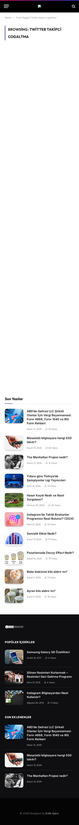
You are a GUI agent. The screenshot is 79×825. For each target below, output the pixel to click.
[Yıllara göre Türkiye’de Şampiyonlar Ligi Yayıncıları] (14, 481)
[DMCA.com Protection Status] (14, 628)
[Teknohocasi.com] (39, 6)
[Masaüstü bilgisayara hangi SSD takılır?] (14, 443)
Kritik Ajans (52, 813)
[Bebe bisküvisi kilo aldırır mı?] (14, 576)
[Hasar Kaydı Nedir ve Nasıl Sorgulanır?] (14, 500)
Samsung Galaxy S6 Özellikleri (48, 652)
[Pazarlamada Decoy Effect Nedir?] (14, 557)
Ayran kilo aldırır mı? (41, 591)
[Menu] (6, 6)
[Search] (73, 6)
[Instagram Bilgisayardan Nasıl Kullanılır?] (14, 698)
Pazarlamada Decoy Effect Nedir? (50, 553)
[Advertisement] (39, 227)
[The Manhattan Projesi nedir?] (14, 462)
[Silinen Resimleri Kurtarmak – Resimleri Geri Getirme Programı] (14, 677)
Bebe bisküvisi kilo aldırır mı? (47, 572)
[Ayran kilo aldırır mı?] (14, 595)
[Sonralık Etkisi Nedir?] (14, 538)
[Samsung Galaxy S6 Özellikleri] (14, 657)
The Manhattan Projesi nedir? (47, 457)
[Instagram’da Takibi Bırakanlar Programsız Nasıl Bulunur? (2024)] (14, 519)
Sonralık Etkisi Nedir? (41, 533)
